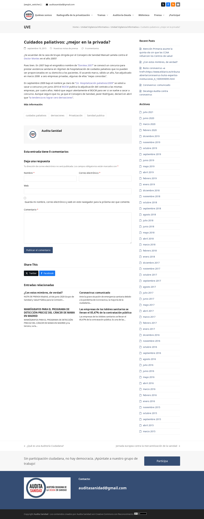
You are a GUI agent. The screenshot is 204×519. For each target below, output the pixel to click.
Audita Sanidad (52, 131)
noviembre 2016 (151, 340)
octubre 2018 (150, 202)
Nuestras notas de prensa (66, 48)
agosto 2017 (149, 286)
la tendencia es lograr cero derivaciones (50, 97)
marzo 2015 (149, 431)
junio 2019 (148, 160)
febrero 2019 (150, 178)
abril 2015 (148, 425)
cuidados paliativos (36, 115)
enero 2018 (149, 256)
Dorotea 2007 (85, 65)
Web (26, 185)
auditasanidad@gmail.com (62, 4)
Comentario (31, 209)
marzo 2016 (149, 389)
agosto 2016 (149, 359)
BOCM (65, 86)
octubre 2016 (150, 346)
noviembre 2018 (151, 196)
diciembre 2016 (151, 334)
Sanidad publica (95, 115)
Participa (162, 461)
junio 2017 (148, 298)
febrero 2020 (150, 130)
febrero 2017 (150, 322)
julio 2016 (148, 364)
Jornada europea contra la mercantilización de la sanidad (146, 446)
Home (76, 27)
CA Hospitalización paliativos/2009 (94, 83)
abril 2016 (148, 383)
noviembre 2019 (151, 142)
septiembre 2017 (152, 280)
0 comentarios (92, 48)
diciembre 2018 (151, 190)
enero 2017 (149, 328)
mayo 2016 (148, 377)
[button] (31, 273)
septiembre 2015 (152, 419)
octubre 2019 (150, 148)
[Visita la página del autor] (32, 134)
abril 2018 (148, 238)
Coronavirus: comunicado (94, 292)
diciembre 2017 (151, 262)
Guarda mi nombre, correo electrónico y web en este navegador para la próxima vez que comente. (77, 201)
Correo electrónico (89, 172)
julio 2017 (148, 292)
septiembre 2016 (152, 353)
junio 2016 (148, 371)
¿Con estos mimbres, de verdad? (43, 292)
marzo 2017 (149, 316)
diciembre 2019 (151, 136)
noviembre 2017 (151, 268)
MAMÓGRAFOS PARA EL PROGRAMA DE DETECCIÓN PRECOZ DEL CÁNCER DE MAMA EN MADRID (49, 312)
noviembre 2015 (151, 407)
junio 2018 (148, 226)
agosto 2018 (149, 214)
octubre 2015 (150, 413)
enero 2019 (149, 184)
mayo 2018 (148, 232)
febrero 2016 (150, 395)
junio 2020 (148, 118)
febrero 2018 (150, 250)
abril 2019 (148, 172)
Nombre (29, 172)
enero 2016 (149, 401)
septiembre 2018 (152, 208)
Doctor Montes (32, 58)
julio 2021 (148, 112)
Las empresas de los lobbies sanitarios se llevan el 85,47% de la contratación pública (105, 311)
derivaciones (57, 115)
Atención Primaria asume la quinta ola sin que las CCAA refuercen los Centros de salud (155, 52)
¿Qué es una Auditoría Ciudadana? (44, 446)
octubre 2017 (150, 274)
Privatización (76, 115)
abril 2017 (148, 310)
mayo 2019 (148, 166)
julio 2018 (148, 220)
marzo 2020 (149, 124)
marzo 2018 (149, 244)
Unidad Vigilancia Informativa (95, 27)
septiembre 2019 (152, 154)
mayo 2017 (148, 304)
